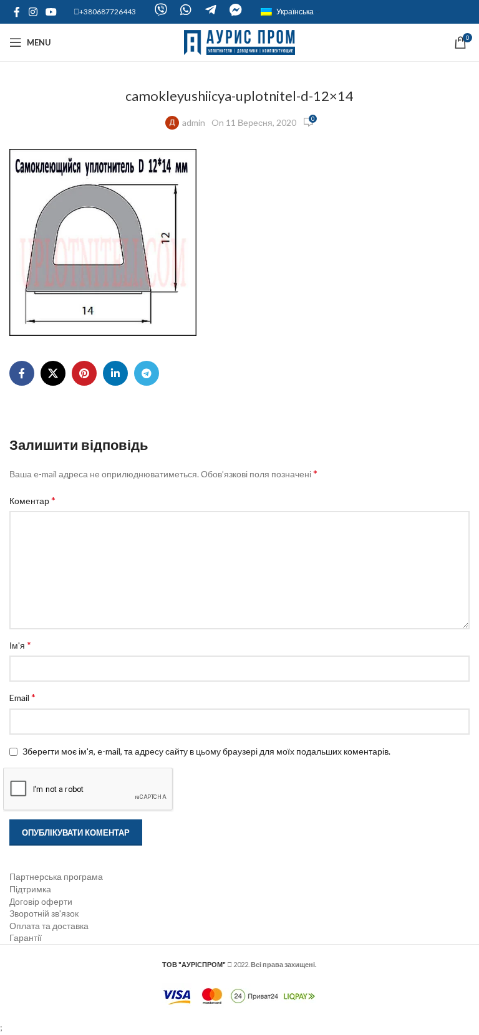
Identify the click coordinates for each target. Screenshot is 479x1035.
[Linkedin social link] (115, 373)
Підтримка (30, 889)
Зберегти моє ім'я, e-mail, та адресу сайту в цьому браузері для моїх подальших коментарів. (206, 751)
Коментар (32, 500)
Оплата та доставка (49, 925)
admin (193, 122)
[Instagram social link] (32, 11)
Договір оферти (40, 901)
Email (22, 697)
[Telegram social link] (146, 373)
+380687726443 (107, 11)
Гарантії (25, 937)
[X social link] (53, 373)
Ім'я (20, 645)
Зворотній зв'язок (44, 913)
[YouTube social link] (50, 11)
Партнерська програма (56, 876)
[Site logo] (240, 41)
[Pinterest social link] (84, 373)
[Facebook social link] (16, 11)
